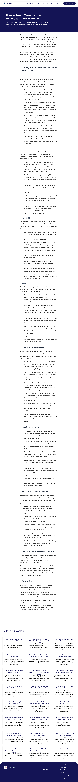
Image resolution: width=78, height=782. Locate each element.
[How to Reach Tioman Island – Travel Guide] (13, 658)
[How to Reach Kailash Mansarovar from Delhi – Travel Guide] (39, 705)
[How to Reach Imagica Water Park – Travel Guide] (64, 752)
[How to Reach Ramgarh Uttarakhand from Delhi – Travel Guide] (39, 674)
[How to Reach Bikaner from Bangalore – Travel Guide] (64, 674)
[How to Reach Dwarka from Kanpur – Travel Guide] (13, 643)
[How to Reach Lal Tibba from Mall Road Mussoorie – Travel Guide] (39, 752)
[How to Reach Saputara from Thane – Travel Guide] (13, 674)
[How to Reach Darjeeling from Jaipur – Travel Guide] (13, 705)
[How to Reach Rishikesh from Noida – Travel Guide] (64, 737)
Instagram (45, 767)
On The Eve (10, 3)
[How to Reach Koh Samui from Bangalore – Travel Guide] (64, 690)
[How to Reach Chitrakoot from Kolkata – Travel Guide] (13, 721)
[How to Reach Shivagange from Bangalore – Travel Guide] (39, 721)
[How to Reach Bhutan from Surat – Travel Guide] (64, 721)
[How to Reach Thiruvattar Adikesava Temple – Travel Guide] (13, 752)
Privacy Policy (64, 778)
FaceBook (46, 769)
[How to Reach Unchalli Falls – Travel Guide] (64, 705)
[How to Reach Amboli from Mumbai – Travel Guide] (13, 737)
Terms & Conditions (66, 775)
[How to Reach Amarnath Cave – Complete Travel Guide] (64, 658)
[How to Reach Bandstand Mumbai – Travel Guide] (13, 690)
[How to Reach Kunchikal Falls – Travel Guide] (64, 643)
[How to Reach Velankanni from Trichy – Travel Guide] (39, 737)
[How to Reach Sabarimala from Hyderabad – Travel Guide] (39, 690)
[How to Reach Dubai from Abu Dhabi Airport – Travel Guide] (39, 658)
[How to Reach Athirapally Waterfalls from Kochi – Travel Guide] (39, 643)
